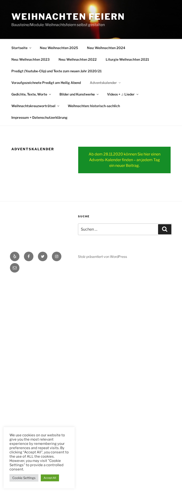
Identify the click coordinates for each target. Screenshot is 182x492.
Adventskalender (103, 83)
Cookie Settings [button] (24, 478)
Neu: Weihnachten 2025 (59, 48)
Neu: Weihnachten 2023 (30, 59)
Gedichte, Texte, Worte (29, 94)
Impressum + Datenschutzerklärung (39, 117)
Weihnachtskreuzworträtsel (33, 106)
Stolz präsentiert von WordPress (102, 257)
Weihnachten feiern (68, 16)
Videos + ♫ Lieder (121, 94)
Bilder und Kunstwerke (77, 94)
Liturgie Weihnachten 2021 (127, 59)
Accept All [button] (50, 477)
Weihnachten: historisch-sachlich (94, 106)
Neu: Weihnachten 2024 (106, 48)
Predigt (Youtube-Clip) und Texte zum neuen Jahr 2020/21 (56, 71)
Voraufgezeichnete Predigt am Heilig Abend (46, 83)
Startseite (19, 48)
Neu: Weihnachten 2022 (78, 59)
